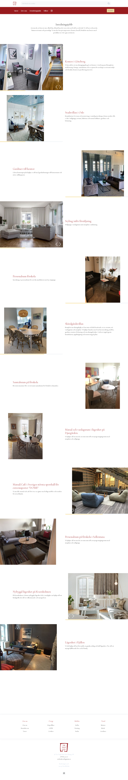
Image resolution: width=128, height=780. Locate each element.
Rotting (77, 728)
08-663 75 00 (64, 757)
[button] (60, 87)
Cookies (50, 731)
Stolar (77, 731)
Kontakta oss (25, 728)
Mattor (103, 725)
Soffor (77, 725)
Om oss (24, 11)
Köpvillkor (51, 725)
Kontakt (110, 10)
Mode (103, 728)
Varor (16, 11)
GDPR (51, 728)
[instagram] (64, 773)
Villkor (46, 11)
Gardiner (103, 731)
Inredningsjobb (35, 11)
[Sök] (108, 3)
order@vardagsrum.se (64, 759)
